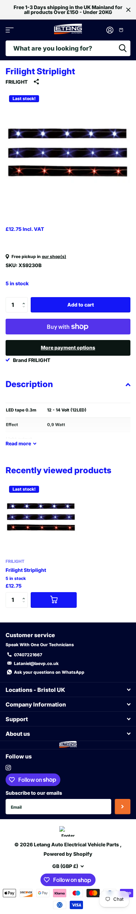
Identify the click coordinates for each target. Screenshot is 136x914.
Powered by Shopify (68, 854)
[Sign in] (109, 30)
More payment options (68, 347)
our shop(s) (54, 256)
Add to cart (80, 305)
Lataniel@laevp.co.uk (36, 663)
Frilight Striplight (26, 570)
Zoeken (122, 48)
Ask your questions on (49, 672)
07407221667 (28, 654)
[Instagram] (8, 767)
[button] (25, 299)
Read (18, 443)
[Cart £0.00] (123, 30)
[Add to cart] (54, 600)
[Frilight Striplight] (41, 517)
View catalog (10, 30)
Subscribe (122, 807)
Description (29, 384)
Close (128, 10)
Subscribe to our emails (34, 793)
